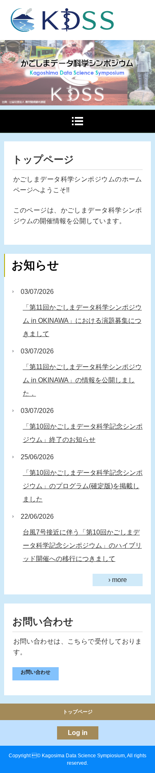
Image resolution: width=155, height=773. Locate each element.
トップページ (78, 712)
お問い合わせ (35, 672)
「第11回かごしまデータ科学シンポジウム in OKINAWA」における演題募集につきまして (82, 320)
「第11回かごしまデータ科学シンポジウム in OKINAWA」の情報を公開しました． (82, 380)
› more (117, 579)
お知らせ (35, 265)
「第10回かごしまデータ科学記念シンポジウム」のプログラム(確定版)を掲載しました (83, 486)
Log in (78, 732)
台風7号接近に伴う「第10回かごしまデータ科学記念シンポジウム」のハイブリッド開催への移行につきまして (82, 545)
